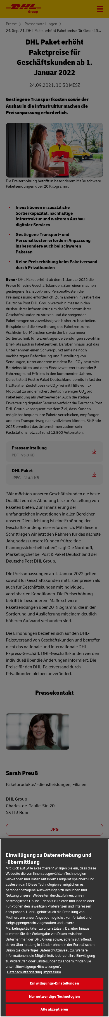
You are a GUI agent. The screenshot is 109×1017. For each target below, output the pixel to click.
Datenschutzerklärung (24, 972)
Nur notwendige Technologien (54, 996)
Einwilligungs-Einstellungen (54, 983)
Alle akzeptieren (54, 1009)
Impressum (52, 972)
